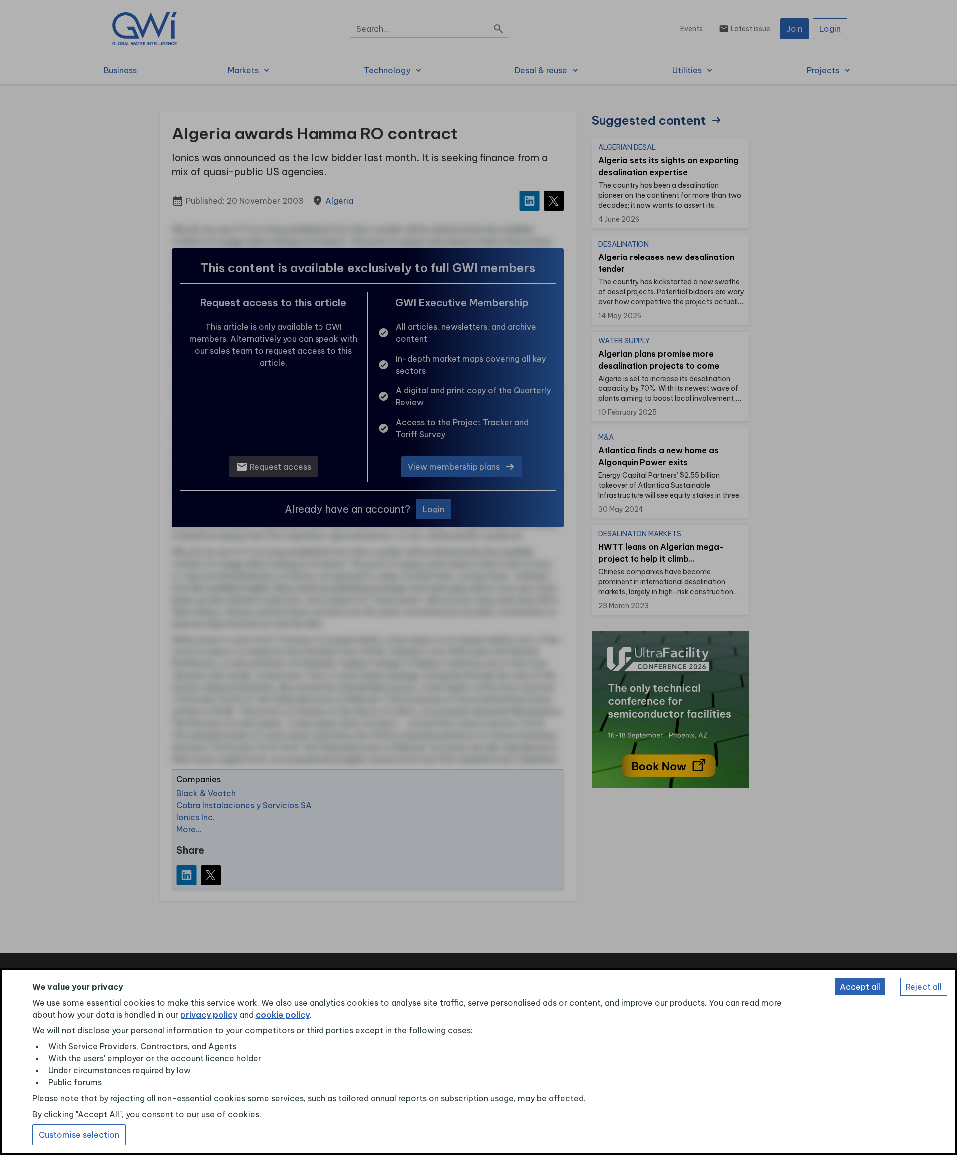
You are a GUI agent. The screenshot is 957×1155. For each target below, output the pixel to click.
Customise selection (79, 1135)
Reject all (924, 987)
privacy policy (208, 1015)
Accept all (860, 987)
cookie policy (283, 1015)
